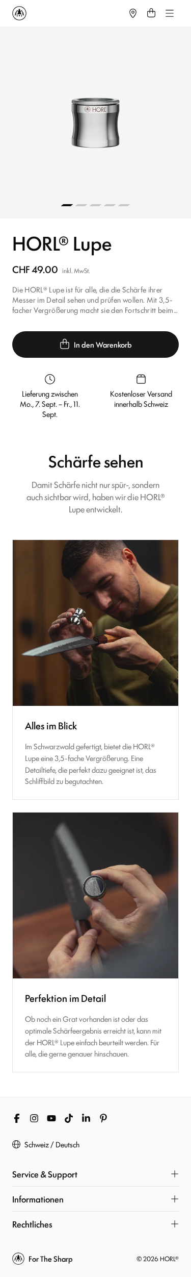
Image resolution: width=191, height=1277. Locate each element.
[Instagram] (34, 1118)
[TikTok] (68, 1118)
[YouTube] (51, 1118)
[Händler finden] (133, 13)
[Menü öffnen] (169, 13)
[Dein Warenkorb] (151, 13)
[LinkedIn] (86, 1118)
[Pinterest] (103, 1118)
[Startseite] (68, 13)
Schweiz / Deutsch (51, 1144)
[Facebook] (16, 1118)
